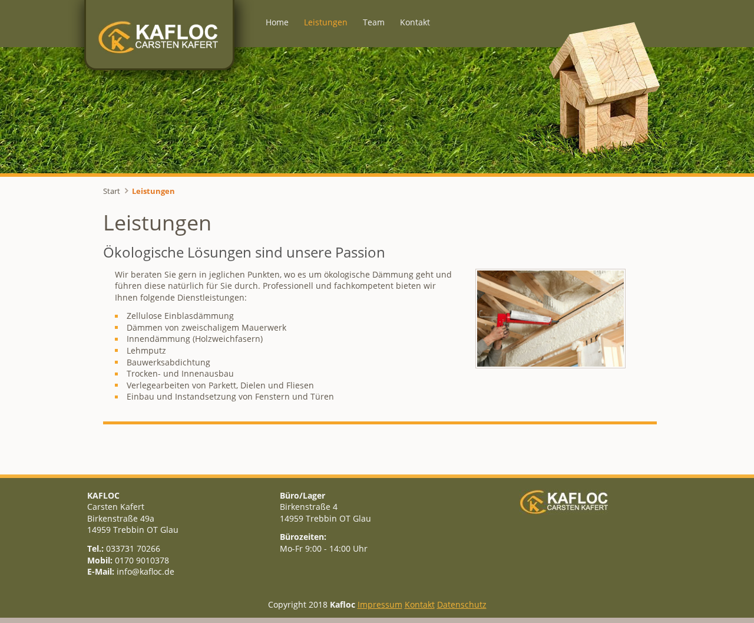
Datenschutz (462, 604)
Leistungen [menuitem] (326, 22)
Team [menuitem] (374, 22)
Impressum (380, 604)
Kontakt (420, 604)
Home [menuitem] (277, 22)
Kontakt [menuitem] (415, 22)
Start (111, 191)
